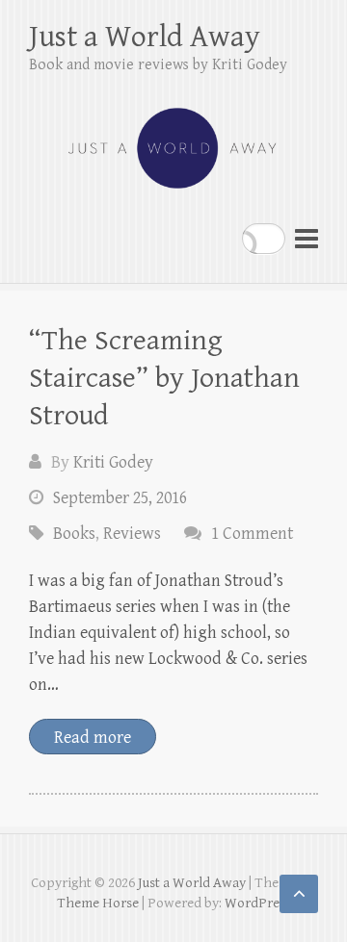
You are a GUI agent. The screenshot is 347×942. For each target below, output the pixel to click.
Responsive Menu (306, 238)
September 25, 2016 (120, 498)
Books (74, 533)
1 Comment (252, 533)
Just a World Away (144, 37)
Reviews (132, 533)
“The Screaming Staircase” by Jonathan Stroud (164, 378)
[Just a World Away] (173, 140)
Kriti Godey (113, 462)
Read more (92, 737)
